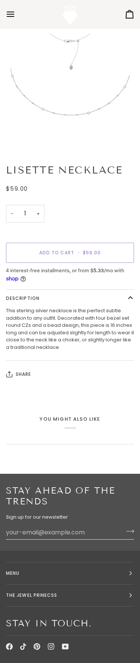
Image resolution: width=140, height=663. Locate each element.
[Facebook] (9, 646)
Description (23, 298)
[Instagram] (51, 646)
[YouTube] (65, 646)
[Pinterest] (37, 646)
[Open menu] (17, 14)
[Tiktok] (23, 646)
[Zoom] (24, 138)
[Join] (128, 531)
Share (23, 374)
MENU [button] (12, 573)
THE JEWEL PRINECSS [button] (31, 595)
